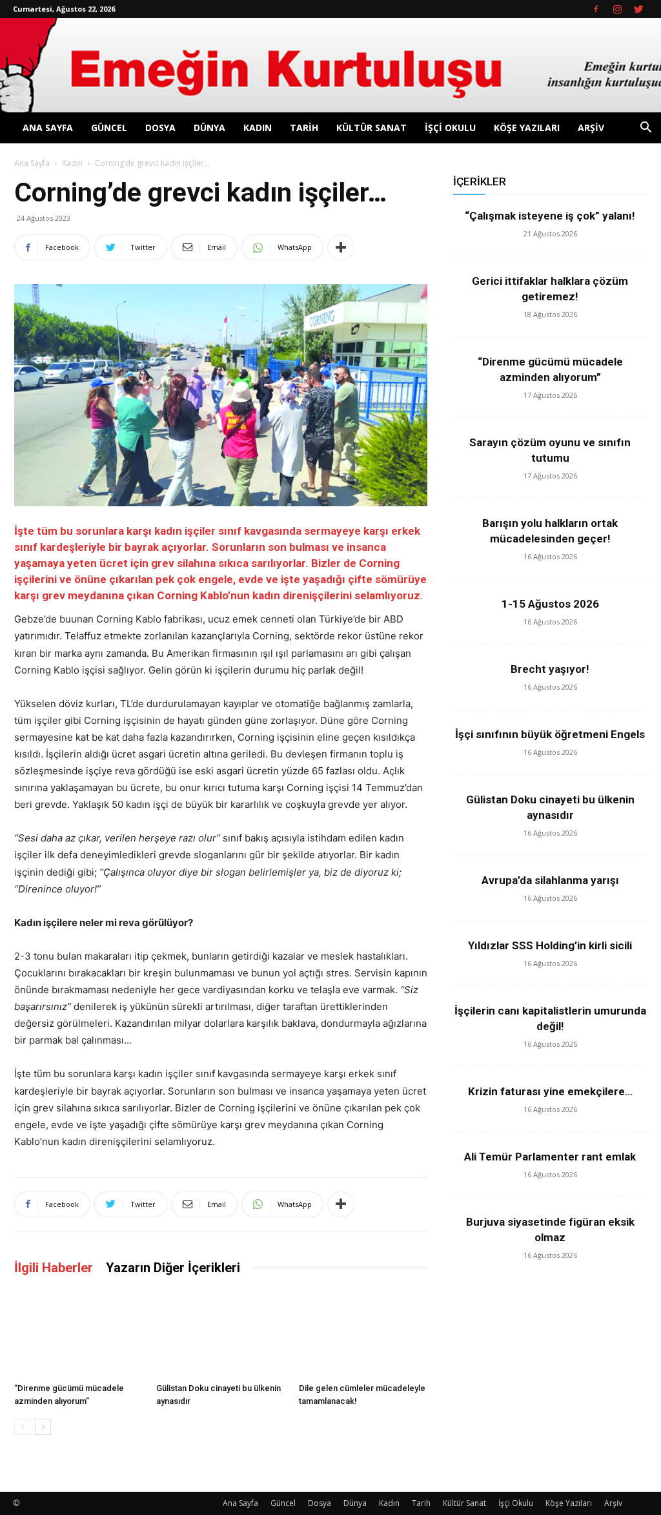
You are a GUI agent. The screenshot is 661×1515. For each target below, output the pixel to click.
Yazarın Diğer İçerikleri (173, 1267)
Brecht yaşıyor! (550, 669)
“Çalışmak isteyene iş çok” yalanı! (550, 215)
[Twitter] (638, 9)
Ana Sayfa (48, 127)
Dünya (209, 127)
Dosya (160, 127)
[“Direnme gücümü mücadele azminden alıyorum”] (78, 1333)
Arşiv (591, 127)
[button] (645, 129)
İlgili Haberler (53, 1267)
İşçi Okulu (450, 127)
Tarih (304, 127)
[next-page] (43, 1427)
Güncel (109, 127)
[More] (340, 247)
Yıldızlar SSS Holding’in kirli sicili (550, 945)
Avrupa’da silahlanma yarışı (550, 880)
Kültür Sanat (371, 127)
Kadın (257, 127)
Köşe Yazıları (527, 127)
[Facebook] (595, 9)
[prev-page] (22, 1427)
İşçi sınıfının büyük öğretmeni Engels (550, 734)
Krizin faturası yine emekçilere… (550, 1091)
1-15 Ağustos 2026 (550, 603)
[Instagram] (617, 9)
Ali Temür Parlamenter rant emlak (550, 1156)
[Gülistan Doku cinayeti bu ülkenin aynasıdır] (220, 1333)
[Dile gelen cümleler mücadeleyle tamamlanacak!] (363, 1333)
